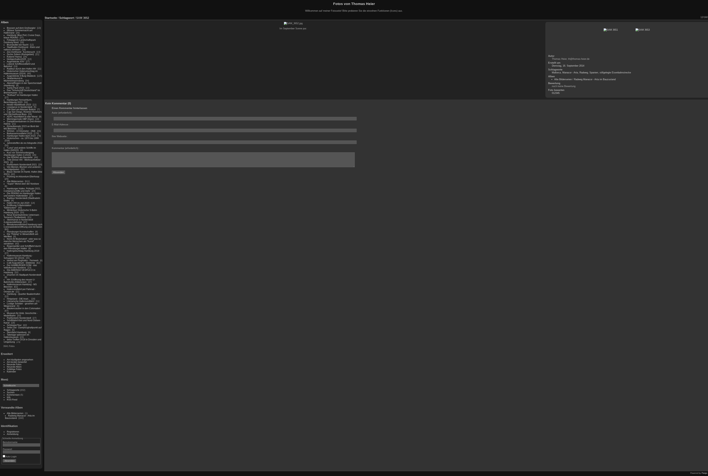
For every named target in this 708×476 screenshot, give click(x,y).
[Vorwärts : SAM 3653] (697, 17)
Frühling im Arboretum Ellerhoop (23, 176)
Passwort (7, 449)
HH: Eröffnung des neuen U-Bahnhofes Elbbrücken (19, 280)
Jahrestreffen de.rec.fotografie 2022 (24, 143)
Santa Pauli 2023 (15, 88)
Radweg (583, 72)
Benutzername (10, 442)
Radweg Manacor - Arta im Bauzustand (595, 79)
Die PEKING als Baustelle (20, 157)
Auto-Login (11, 456)
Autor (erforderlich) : (62, 112)
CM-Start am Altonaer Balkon (21, 109)
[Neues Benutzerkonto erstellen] (31, 461)
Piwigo (704, 473)
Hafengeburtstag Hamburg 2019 (23, 251)
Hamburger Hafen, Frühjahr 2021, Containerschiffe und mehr (22, 189)
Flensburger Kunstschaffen (20, 231)
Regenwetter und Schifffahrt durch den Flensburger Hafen (22, 247)
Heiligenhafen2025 (16, 59)
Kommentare (13, 395)
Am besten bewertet (17, 362)
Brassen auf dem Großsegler (21, 28)
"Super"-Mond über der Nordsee (23, 184)
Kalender (11, 371)
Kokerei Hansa (14, 56)
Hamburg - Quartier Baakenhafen (23, 294)
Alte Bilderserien (15, 181)
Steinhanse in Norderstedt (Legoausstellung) (18, 220)
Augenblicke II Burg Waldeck (21, 76)
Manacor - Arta (570, 72)
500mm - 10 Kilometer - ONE (21, 131)
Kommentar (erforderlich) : (66, 148)
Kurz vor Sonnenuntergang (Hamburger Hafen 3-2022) (19, 153)
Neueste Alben (14, 367)
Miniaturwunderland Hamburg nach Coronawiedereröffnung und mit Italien (23, 225)
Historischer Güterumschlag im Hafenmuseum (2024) (21, 72)
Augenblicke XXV (15, 61)
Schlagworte (13, 390)
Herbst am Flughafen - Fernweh (23, 260)
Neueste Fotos (14, 364)
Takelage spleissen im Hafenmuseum (16, 335)
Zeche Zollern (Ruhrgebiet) (20, 54)
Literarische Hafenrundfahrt (20, 301)
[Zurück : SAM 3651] (693, 17)
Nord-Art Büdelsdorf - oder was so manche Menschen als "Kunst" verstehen (22, 241)
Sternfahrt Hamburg (17, 332)
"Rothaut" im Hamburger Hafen (22, 95)
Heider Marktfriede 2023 (19, 104)
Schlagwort (66, 17)
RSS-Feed (12, 399)
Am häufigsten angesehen (20, 359)
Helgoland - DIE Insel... (18, 299)
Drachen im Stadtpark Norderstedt (24, 275)
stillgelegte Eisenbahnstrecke (615, 72)
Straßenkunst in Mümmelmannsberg (14, 79)
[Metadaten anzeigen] (678, 17)
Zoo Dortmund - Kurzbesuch (21, 52)
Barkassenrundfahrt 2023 (19, 133)
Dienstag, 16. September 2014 (568, 65)
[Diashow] (673, 17)
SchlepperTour (14, 325)
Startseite (51, 17)
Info (9, 397)
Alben (4, 22)
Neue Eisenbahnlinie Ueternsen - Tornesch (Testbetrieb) (22, 216)
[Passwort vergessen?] (36, 461)
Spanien (593, 72)
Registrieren (13, 431)
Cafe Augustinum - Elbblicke (21, 263)
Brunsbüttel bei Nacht (17, 45)
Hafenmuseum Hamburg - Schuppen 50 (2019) (18, 256)
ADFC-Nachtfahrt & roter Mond (22, 116)
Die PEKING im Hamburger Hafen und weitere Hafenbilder (22, 194)
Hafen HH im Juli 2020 (18, 203)
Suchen (11, 392)
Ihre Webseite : (60, 136)
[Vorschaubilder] (688, 17)
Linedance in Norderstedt (19, 107)
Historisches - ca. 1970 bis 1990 (23, 138)
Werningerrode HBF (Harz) (20, 119)
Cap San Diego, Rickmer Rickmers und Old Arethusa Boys (23, 113)
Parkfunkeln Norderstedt (19, 318)
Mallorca (556, 72)
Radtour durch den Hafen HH (21, 68)
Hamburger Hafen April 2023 (21, 136)
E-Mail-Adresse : (61, 124)
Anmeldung (12, 434)
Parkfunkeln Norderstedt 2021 (22, 164)
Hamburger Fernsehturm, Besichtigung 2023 (18, 101)
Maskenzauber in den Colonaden (23, 308)
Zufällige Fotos (14, 369)
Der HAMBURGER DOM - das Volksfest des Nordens (20, 266)
